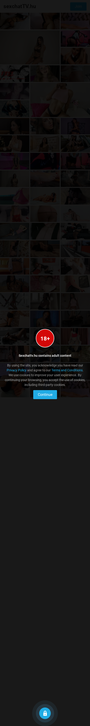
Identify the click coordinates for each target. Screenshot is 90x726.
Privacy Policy (17, 370)
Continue (45, 394)
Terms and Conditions (67, 370)
